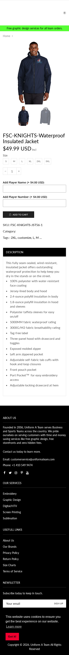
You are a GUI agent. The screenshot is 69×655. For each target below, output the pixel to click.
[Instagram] (15, 472)
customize (24, 237)
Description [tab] (14, 252)
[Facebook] (4, 472)
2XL (13, 237)
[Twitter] (10, 472)
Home (6, 36)
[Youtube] (27, 472)
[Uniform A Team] (35, 12)
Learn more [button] (14, 626)
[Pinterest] (21, 472)
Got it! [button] (12, 636)
